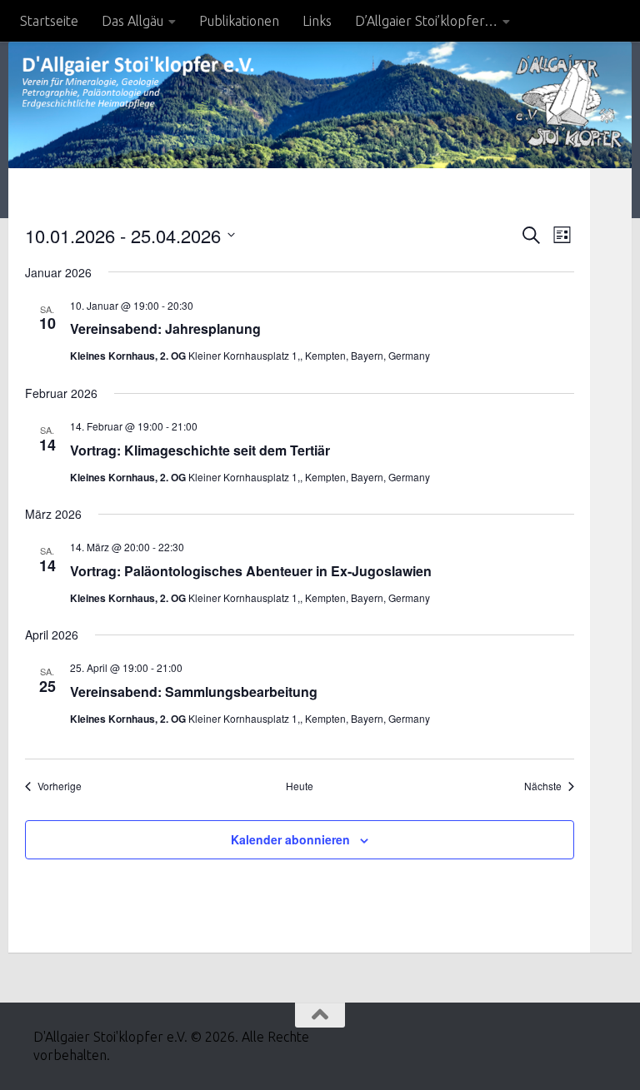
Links (317, 20)
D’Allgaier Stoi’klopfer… (426, 20)
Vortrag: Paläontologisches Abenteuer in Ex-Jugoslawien (251, 570)
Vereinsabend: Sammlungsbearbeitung (194, 691)
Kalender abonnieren (290, 839)
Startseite (49, 20)
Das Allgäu (132, 20)
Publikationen (239, 20)
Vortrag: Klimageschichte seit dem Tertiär (200, 450)
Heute (299, 786)
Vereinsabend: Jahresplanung (165, 328)
